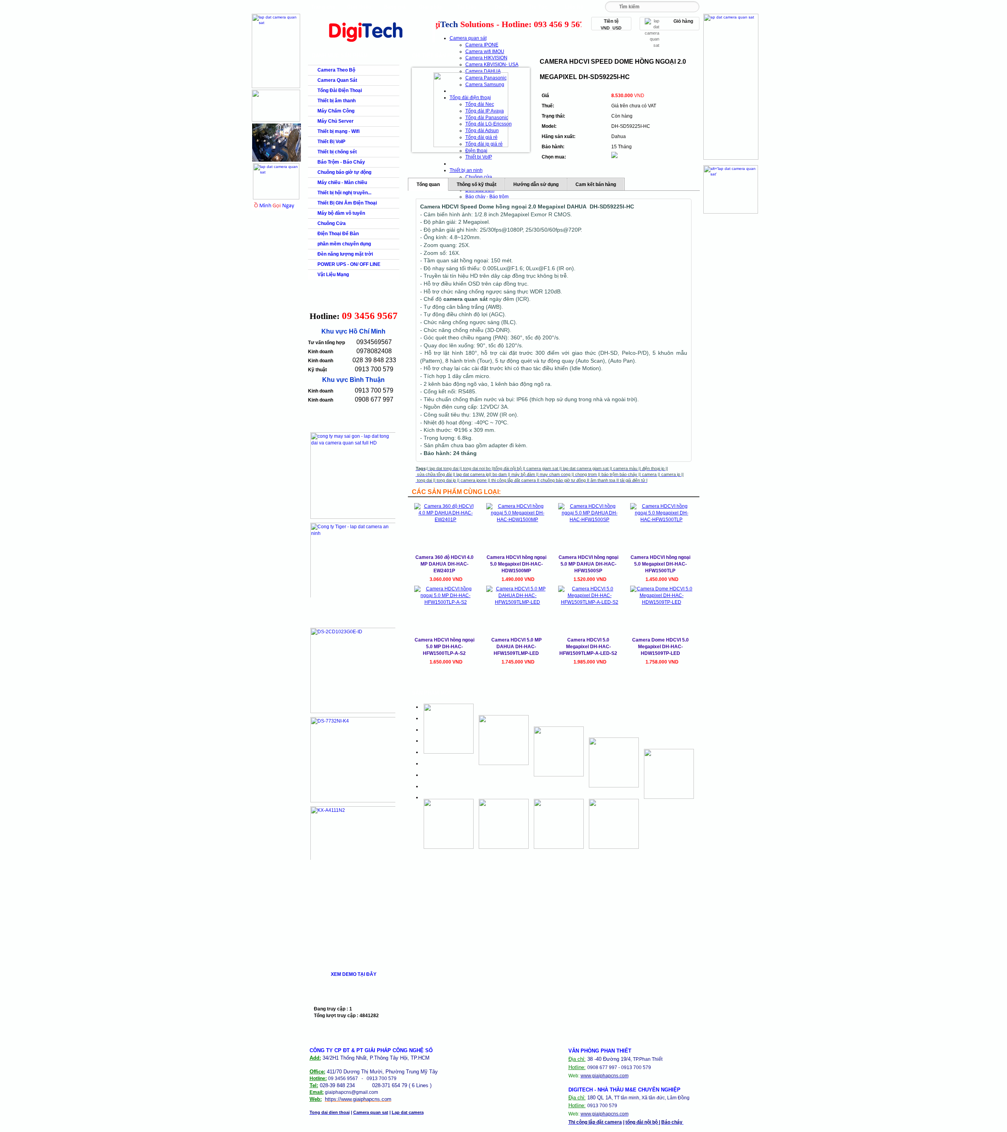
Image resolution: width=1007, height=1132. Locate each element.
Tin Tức (538, 7)
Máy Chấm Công (335, 111)
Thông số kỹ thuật (476, 184)
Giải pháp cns (431, 9)
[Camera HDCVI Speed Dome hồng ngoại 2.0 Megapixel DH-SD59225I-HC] (471, 110)
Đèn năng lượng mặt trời (345, 254)
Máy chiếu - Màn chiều (342, 182)
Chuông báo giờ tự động (344, 172)
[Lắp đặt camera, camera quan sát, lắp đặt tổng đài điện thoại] (370, 43)
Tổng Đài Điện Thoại (339, 90)
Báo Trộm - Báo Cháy (341, 162)
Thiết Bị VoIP (331, 141)
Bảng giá (395, 7)
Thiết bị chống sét (337, 152)
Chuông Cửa (331, 223)
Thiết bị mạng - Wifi (338, 131)
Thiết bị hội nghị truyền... (344, 192)
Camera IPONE (481, 45)
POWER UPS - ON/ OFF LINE (348, 264)
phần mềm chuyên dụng (344, 244)
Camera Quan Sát (337, 80)
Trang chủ (323, 7)
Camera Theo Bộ (336, 70)
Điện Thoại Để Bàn (338, 233)
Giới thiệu (359, 7)
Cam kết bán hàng (595, 184)
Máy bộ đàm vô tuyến (341, 213)
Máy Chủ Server (335, 121)
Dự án (502, 7)
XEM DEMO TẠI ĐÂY (353, 974)
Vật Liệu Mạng (333, 274)
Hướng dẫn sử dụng (536, 184)
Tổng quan (428, 184)
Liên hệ (574, 7)
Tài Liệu (466, 7)
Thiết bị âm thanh (336, 100)
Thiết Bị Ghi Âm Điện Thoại (347, 203)
